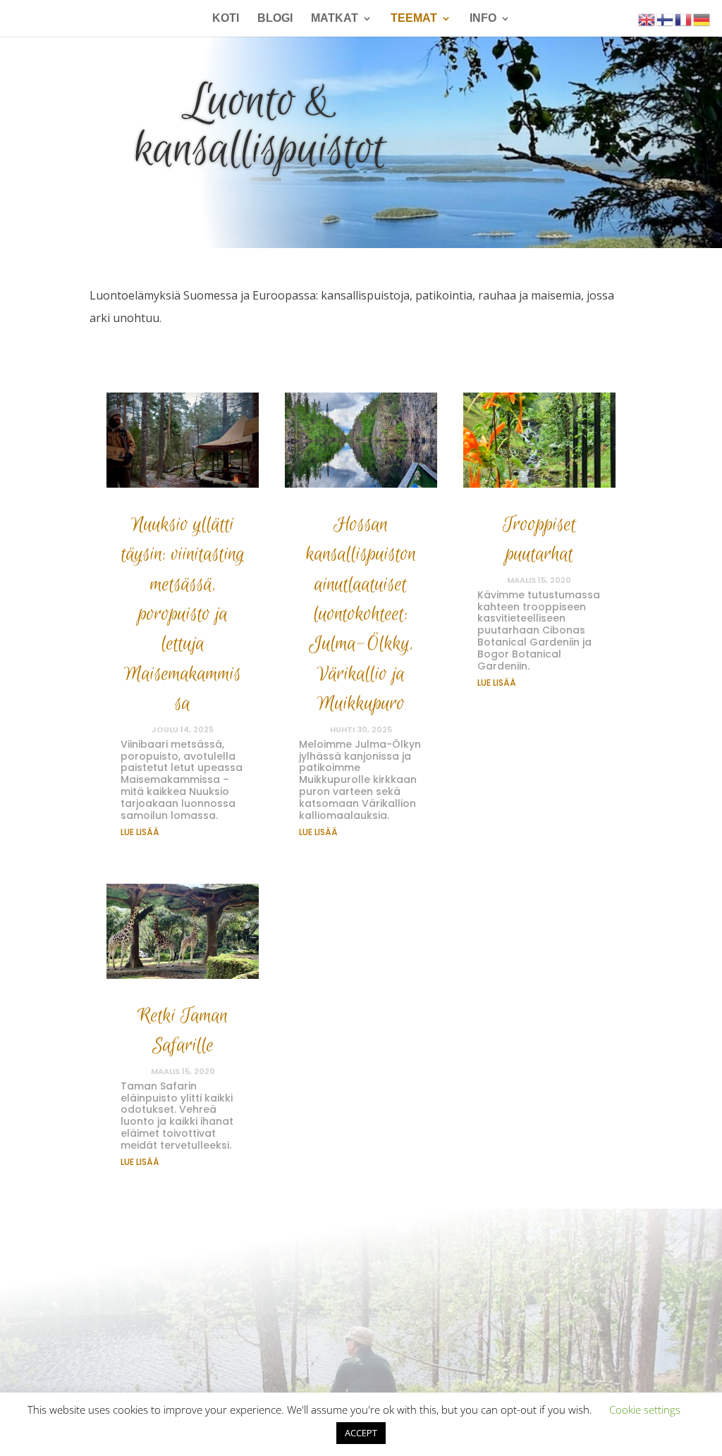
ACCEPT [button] (361, 1432)
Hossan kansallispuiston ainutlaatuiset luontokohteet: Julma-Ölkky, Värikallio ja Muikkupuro (361, 614)
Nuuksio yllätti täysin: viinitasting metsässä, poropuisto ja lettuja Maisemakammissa (183, 614)
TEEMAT (414, 18)
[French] (684, 18)
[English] (647, 18)
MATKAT (334, 18)
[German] (702, 18)
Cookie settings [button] (644, 1409)
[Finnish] (665, 18)
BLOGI (275, 18)
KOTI (225, 18)
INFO (483, 18)
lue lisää (140, 832)
